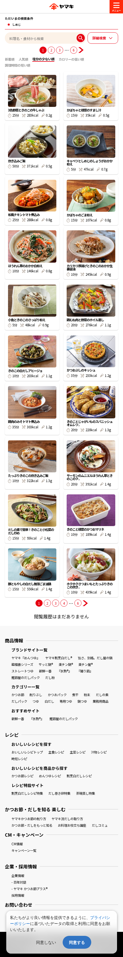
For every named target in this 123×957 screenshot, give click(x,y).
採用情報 (17, 895)
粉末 (87, 694)
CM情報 (17, 844)
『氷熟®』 (64, 671)
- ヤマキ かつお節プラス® (29, 888)
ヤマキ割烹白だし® (58, 658)
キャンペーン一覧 (23, 850)
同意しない (46, 942)
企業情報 (17, 875)
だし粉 (50, 677)
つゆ (36, 701)
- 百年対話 (18, 882)
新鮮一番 (45, 671)
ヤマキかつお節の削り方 (28, 818)
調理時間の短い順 (17, 65)
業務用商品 (100, 701)
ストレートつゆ (22, 671)
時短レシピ (19, 758)
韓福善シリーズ (22, 664)
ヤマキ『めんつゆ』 (25, 658)
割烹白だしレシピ (79, 776)
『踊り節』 (85, 671)
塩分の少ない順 (43, 59)
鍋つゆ (82, 701)
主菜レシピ (78, 752)
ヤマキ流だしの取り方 (67, 818)
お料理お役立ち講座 (72, 825)
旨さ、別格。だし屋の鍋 (95, 658)
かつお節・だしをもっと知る (31, 825)
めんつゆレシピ (50, 776)
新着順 (9, 59)
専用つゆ (65, 701)
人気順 (23, 59)
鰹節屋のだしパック (25, 677)
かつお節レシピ (22, 776)
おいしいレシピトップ (27, 752)
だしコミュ (100, 825)
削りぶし (35, 694)
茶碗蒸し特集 (85, 793)
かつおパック (57, 694)
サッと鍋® (46, 664)
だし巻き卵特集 (59, 793)
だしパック (19, 701)
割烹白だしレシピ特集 (27, 793)
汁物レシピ (99, 752)
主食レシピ (56, 752)
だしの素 (102, 694)
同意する (77, 942)
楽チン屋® (85, 664)
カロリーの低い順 (71, 59)
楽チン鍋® (66, 664)
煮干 (75, 694)
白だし (49, 701)
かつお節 (17, 694)
